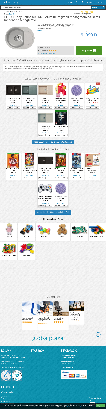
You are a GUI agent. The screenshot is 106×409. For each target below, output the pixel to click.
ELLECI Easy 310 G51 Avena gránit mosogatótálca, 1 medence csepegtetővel (45, 99)
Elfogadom (100, 406)
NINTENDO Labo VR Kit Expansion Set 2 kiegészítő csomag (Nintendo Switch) (92, 169)
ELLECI (11, 14)
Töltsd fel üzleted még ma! (10, 363)
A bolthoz (10, 107)
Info (17, 107)
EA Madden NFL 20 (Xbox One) (13, 169)
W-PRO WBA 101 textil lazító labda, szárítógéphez (76, 99)
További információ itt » (74, 407)
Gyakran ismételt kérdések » (68, 356)
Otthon (11, 11)
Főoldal (6, 11)
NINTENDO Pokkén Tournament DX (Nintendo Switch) (29, 169)
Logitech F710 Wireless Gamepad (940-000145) (45, 197)
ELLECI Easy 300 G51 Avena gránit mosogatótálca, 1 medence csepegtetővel (45, 127)
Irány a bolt (87, 50)
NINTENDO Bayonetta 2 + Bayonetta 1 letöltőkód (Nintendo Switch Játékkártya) (77, 169)
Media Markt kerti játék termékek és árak (53, 212)
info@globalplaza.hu (7, 392)
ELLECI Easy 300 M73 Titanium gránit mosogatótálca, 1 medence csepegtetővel (29, 99)
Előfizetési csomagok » (67, 357)
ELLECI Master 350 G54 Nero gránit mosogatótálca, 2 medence (13, 99)
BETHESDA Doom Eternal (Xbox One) (61, 169)
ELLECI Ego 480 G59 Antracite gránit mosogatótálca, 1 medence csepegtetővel (45, 169)
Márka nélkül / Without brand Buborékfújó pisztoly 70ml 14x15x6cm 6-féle (61, 99)
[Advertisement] (53, 277)
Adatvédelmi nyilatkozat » (68, 361)
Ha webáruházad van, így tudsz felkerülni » (13, 367)
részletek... (40, 30)
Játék (15, 11)
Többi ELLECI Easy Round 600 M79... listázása (53, 142)
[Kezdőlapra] (9, 4)
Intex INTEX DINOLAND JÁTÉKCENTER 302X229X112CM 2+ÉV (92, 99)
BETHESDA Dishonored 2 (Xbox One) (61, 127)
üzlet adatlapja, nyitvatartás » (47, 53)
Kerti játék (20, 11)
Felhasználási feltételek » (68, 363)
